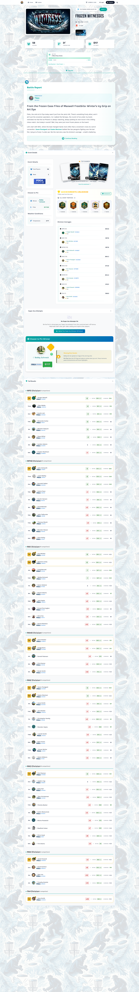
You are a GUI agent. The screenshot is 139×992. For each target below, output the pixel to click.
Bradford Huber (43, 828)
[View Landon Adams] (33, 444)
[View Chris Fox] (33, 616)
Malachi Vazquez (43, 428)
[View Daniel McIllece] (33, 624)
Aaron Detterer (42, 585)
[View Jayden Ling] (33, 781)
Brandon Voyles (43, 727)
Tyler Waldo (41, 405)
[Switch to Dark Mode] (117, 2)
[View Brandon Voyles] (34, 726)
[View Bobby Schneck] (41, 350)
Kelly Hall (41, 789)
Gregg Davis (41, 648)
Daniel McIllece (43, 623)
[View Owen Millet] (33, 437)
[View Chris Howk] (33, 835)
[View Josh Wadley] (34, 476)
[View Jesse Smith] (33, 703)
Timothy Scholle (43, 882)
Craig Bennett (42, 569)
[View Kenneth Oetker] (33, 484)
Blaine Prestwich (43, 820)
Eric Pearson (69, 269)
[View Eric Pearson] (63, 269)
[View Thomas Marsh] (34, 522)
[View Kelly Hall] (33, 789)
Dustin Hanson (42, 499)
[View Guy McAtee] (63, 242)
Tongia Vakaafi (70, 232)
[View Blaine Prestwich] (33, 820)
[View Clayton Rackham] (33, 452)
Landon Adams (42, 444)
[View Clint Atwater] (63, 279)
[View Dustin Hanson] (33, 499)
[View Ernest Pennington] (33, 609)
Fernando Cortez (43, 421)
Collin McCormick (43, 812)
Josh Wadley (42, 476)
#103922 (77, 232)
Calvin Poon (41, 491)
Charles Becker (42, 805)
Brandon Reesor (43, 530)
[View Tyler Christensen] (34, 797)
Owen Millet (41, 436)
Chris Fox (41, 616)
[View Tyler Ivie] (33, 875)
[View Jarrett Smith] (34, 734)
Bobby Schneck (42, 201)
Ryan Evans (41, 741)
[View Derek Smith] (33, 671)
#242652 (75, 296)
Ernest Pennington (44, 608)
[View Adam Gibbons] (33, 757)
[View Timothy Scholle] (33, 883)
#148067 (77, 250)
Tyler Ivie (40, 874)
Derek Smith (42, 671)
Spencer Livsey (42, 562)
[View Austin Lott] (33, 413)
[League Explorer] (106, 205)
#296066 (77, 287)
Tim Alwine (41, 843)
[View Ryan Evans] (33, 742)
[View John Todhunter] (34, 515)
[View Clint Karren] (33, 664)
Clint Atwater (69, 278)
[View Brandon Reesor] (33, 530)
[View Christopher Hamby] (33, 719)
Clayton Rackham (43, 452)
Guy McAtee (69, 241)
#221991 (76, 241)
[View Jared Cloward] (63, 288)
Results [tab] (70, 70)
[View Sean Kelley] (33, 538)
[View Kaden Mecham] (34, 695)
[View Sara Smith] (63, 297)
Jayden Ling (41, 781)
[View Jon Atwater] (34, 711)
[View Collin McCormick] (33, 812)
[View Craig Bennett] (33, 570)
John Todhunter (43, 514)
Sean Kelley (41, 537)
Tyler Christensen (43, 796)
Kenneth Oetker (43, 483)
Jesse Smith (41, 703)
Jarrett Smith (42, 734)
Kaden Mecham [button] (56, 129)
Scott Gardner (42, 867)
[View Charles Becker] (34, 805)
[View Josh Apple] (34, 601)
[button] (38, 2)
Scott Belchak (42, 506)
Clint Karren (41, 663)
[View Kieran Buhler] (34, 750)
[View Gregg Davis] (34, 648)
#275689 (76, 268)
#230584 (78, 259)
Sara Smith (69, 296)
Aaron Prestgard (70, 259)
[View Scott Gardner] (33, 867)
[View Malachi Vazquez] (33, 429)
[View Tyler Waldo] (34, 406)
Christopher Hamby (44, 718)
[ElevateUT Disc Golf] (21, 2)
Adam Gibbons (42, 757)
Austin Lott (41, 413)
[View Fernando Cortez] (34, 421)
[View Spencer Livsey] (34, 562)
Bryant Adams (42, 593)
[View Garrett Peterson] (33, 656)
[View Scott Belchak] (33, 507)
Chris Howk (41, 835)
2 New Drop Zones (57, 55)
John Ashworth (70, 250)
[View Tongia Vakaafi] (63, 233)
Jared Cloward (70, 287)
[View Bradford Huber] (33, 828)
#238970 (76, 278)
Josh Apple (41, 600)
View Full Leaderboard (83, 184)
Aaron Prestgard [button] (41, 129)
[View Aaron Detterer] (33, 585)
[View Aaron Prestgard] (63, 260)
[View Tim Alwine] (33, 843)
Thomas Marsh (43, 522)
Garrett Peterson (43, 656)
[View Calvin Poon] (34, 492)
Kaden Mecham (43, 695)
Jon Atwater (41, 711)
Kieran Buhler (42, 749)
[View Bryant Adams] (33, 593)
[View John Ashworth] (63, 251)
